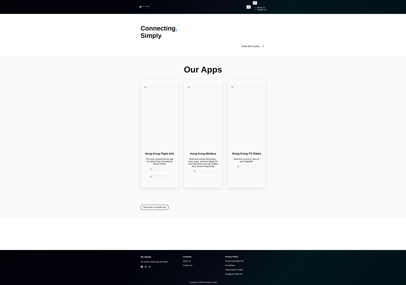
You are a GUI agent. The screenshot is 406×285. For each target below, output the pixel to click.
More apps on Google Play (154, 207)
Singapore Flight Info (234, 274)
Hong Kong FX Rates (234, 270)
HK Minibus (230, 265)
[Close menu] (255, 3)
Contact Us (187, 265)
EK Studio (146, 257)
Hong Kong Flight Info (234, 261)
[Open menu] (248, 7)
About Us (187, 261)
